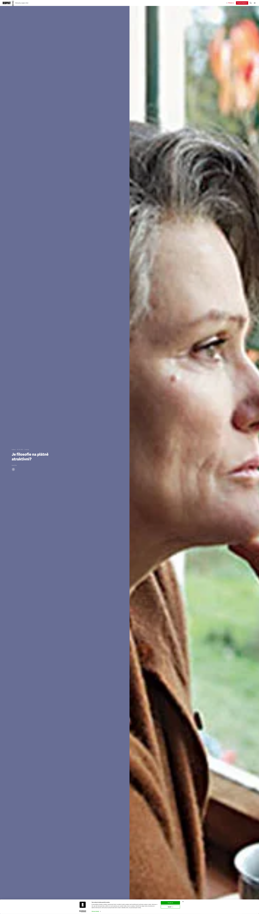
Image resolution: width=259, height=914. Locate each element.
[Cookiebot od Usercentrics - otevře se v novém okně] (83, 911)
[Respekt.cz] (7, 3)
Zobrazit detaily (95, 911)
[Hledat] (250, 3)
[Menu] (254, 3)
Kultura (14, 449)
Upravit (169, 906)
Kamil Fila (14, 465)
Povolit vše (170, 902)
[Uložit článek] (13, 469)
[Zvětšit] (194, 460)
